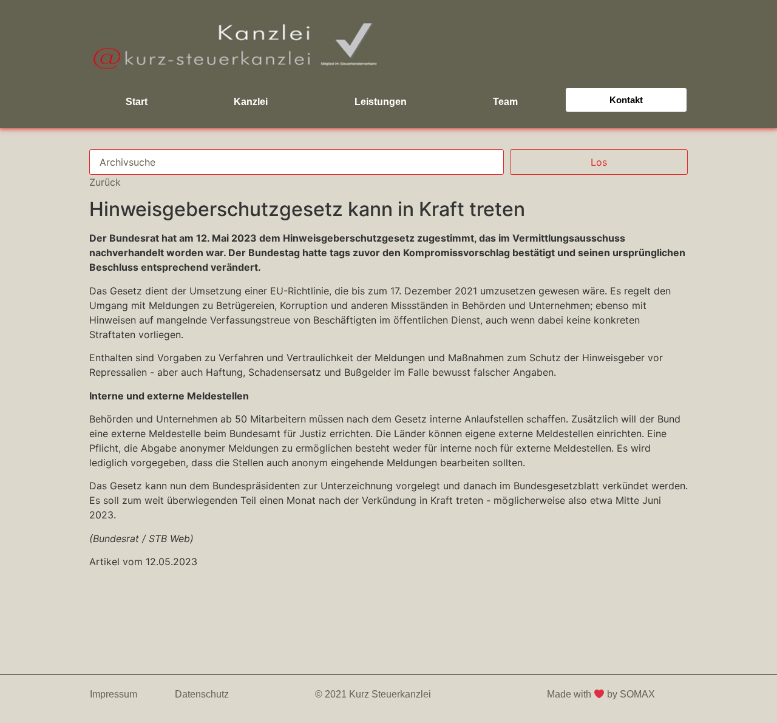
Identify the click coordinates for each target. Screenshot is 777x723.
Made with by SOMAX (602, 694)
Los (599, 162)
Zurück (105, 182)
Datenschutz (202, 694)
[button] (626, 100)
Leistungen (381, 102)
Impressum (113, 694)
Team (505, 102)
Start (137, 102)
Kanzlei (251, 102)
